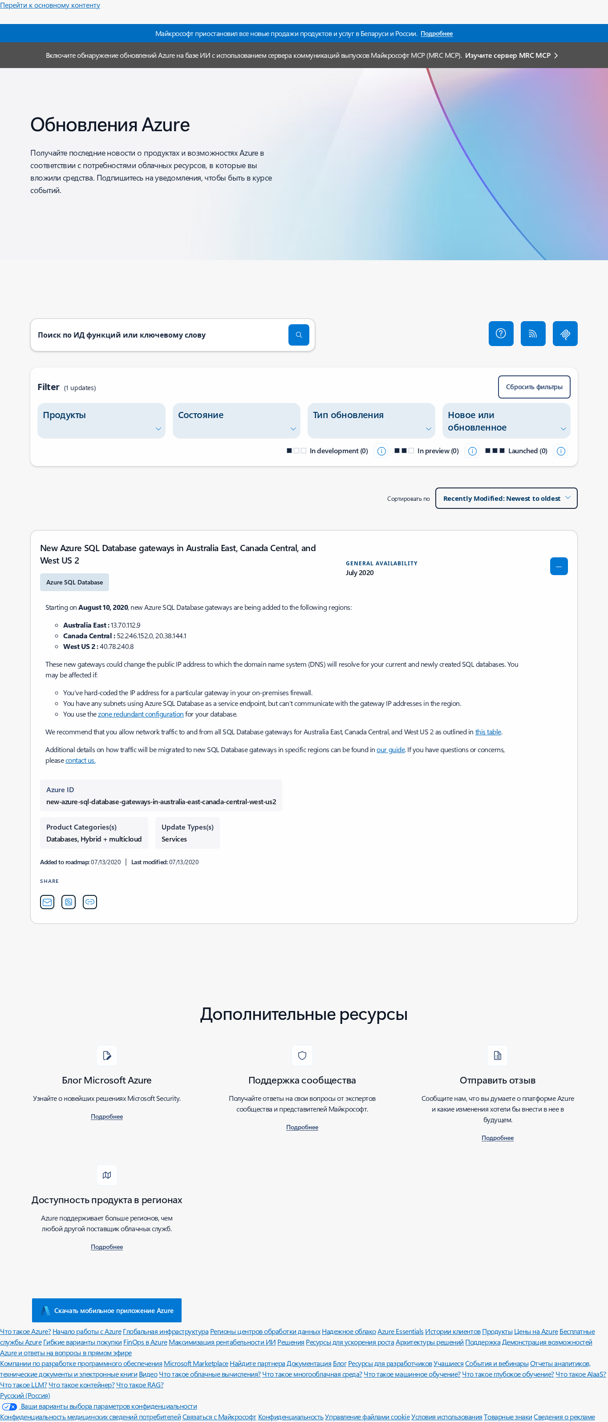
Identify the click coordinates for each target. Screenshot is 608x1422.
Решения (290, 1341)
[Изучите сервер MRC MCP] (565, 333)
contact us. (80, 760)
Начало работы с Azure (87, 1331)
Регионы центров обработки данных (265, 1331)
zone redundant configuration (141, 713)
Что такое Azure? (25, 1331)
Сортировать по (408, 498)
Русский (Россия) (25, 1395)
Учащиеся (448, 1363)
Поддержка (482, 1341)
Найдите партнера (257, 1363)
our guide (391, 749)
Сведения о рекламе (564, 1416)
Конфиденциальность (291, 1416)
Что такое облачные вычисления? (210, 1373)
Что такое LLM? (23, 1384)
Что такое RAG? (139, 1384)
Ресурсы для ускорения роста (350, 1341)
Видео (148, 1373)
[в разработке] (381, 450)
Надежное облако (349, 1331)
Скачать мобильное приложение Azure (114, 1310)
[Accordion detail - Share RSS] (68, 902)
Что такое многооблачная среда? (312, 1373)
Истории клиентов (452, 1331)
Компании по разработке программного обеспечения (81, 1363)
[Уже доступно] (561, 450)
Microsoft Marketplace (196, 1363)
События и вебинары (496, 1363)
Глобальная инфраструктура (165, 1331)
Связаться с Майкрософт (219, 1416)
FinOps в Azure (145, 1341)
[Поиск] (299, 335)
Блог (339, 1363)
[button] (501, 333)
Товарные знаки (508, 1416)
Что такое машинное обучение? (412, 1373)
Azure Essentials (400, 1331)
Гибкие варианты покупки (82, 1341)
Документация (309, 1363)
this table (488, 731)
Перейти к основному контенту (50, 4)
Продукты (497, 1331)
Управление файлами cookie (367, 1416)
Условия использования (446, 1416)
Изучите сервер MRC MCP (507, 55)
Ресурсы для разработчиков (390, 1363)
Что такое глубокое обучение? (508, 1373)
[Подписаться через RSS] (533, 333)
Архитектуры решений (430, 1341)
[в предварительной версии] (472, 450)
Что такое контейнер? (81, 1384)
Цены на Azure (536, 1331)
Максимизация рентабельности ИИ (222, 1341)
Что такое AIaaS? (580, 1373)
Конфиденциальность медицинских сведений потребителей (90, 1416)
